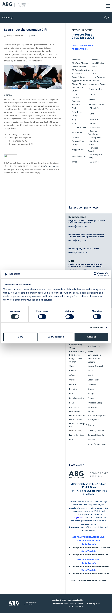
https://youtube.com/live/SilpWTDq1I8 (89, 574)
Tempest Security (96, 435)
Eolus (74, 123)
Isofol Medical (98, 63)
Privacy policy (93, 603)
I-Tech (90, 351)
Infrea (74, 162)
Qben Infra (94, 108)
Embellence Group (77, 398)
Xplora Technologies (97, 444)
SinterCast (94, 119)
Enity (74, 119)
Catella (72, 366)
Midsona (95, 81)
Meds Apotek (94, 358)
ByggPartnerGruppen (81, 81)
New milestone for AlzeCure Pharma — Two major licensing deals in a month (87, 236)
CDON (72, 375)
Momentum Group (97, 84)
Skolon (93, 123)
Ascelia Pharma (79, 67)
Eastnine (76, 104)
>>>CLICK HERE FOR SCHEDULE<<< (88, 581)
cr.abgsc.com (78, 517)
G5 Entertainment (77, 415)
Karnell (95, 70)
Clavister (73, 380)
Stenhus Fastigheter (97, 415)
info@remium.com (51, 166)
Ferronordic (77, 132)
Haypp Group (78, 149)
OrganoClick (93, 380)
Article (33, 36)
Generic (75, 138)
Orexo (92, 94)
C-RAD (72, 362)
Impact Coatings (79, 156)
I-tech (94, 67)
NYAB (90, 375)
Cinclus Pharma (79, 84)
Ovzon (91, 389)
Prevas (92, 99)
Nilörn (90, 370)
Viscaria (91, 439)
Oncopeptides (95, 89)
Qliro (92, 114)
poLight (91, 393)
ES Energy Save (79, 127)
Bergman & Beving (77, 351)
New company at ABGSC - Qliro (83, 249)
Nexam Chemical (95, 366)
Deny (20, 336)
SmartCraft (95, 127)
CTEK (74, 94)
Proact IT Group (96, 104)
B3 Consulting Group (81, 70)
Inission (95, 60)
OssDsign (92, 384)
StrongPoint (95, 138)
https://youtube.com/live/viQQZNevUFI (89, 548)
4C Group (94, 162)
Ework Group (75, 407)
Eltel (74, 108)
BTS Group (77, 74)
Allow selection (56, 336)
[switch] (42, 316)
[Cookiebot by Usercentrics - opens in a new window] (96, 274)
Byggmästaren (78, 77)
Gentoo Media (75, 419)
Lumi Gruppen (98, 77)
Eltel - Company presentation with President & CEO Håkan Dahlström (85, 266)
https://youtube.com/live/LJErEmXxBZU (90, 555)
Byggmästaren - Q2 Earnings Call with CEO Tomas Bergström (86, 222)
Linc (94, 74)
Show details (96, 327)
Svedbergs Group (96, 431)
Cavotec (73, 370)
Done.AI (73, 384)
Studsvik (92, 425)
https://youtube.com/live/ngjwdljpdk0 (89, 567)
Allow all (91, 336)
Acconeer (76, 60)
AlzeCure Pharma (80, 63)
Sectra (8, 95)
